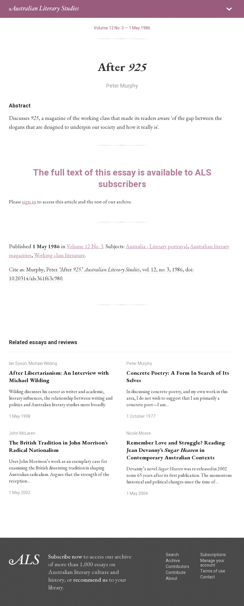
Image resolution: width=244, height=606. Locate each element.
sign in (29, 201)
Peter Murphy (122, 86)
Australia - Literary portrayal (156, 246)
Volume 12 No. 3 (85, 246)
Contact (207, 577)
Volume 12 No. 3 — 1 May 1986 (122, 28)
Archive (173, 561)
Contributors (177, 567)
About (171, 578)
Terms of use (212, 571)
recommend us (90, 579)
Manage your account (212, 563)
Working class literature (59, 255)
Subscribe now (65, 556)
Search (172, 555)
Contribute (176, 572)
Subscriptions (213, 555)
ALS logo (44, 9)
